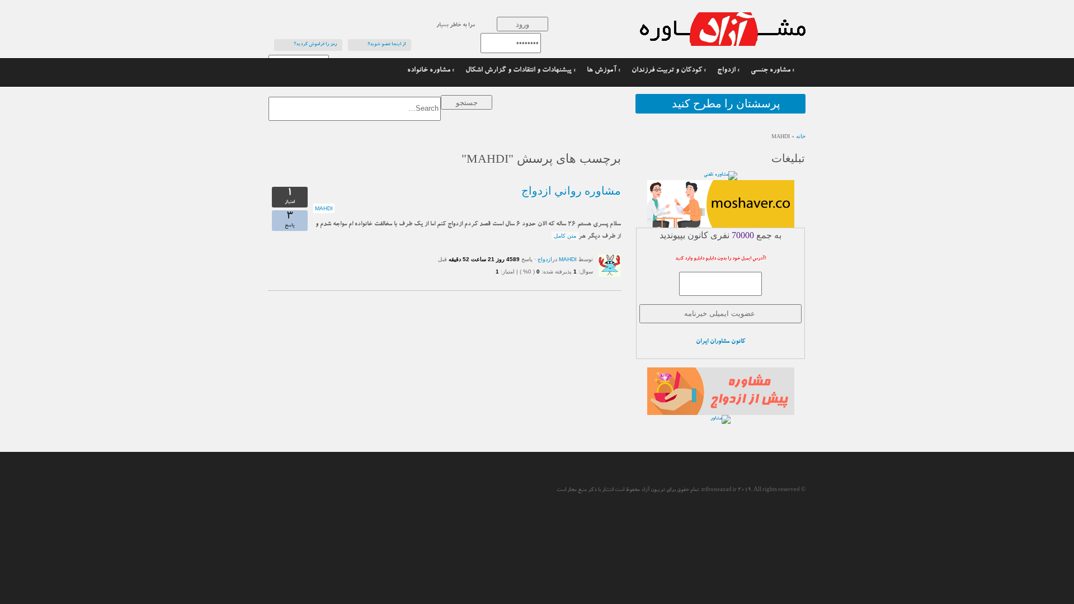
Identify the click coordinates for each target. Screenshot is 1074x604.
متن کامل (565, 236)
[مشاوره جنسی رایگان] (693, 29)
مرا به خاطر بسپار (455, 25)
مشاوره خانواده (428, 71)
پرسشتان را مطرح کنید (726, 104)
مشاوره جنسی (770, 71)
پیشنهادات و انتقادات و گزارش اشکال (518, 71)
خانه (800, 136)
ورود (522, 24)
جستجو (467, 102)
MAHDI (324, 208)
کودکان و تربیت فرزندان (667, 71)
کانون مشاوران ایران (720, 342)
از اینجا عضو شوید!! (387, 45)
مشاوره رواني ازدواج (571, 191)
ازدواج (726, 71)
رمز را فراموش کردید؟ (315, 45)
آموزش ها (601, 71)
